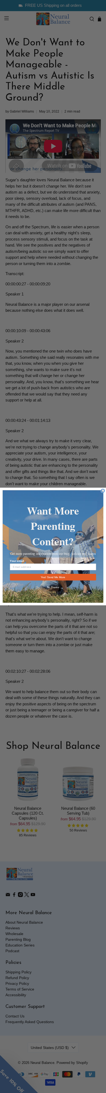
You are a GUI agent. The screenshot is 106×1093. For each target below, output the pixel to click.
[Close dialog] (103, 491)
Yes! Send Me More (53, 576)
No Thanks (53, 587)
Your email (17, 560)
